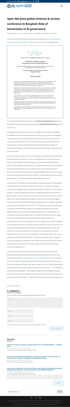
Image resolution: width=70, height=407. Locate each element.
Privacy (31, 372)
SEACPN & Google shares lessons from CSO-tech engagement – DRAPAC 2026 (34, 345)
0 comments (52, 33)
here (12, 127)
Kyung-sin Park (13, 33)
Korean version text (13, 286)
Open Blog (45, 33)
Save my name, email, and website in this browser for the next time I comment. (28, 324)
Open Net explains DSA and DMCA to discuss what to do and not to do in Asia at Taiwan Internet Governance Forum (34, 357)
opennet (10, 348)
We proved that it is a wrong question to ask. (38, 258)
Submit (58, 383)
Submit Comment (56, 328)
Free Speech (22, 348)
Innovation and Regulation (34, 33)
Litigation (21, 372)
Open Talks (26, 372)
